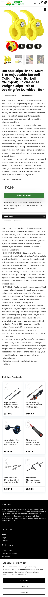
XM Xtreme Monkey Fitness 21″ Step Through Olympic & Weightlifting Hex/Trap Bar (33, 483)
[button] (45, 9)
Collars (12, 179)
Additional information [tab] (12, 220)
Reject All (24, 592)
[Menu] (2, 3)
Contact (5, 541)
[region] (24, 578)
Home (4, 534)
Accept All (24, 580)
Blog (3, 538)
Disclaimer (6, 556)
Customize (24, 586)
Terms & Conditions (9, 553)
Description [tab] (8, 217)
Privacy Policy (7, 550)
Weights (18, 179)
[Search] (35, 3)
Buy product (24, 195)
